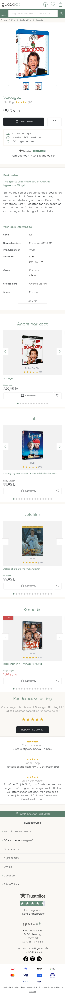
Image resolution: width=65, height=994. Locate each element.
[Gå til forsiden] (32, 923)
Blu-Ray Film (36, 261)
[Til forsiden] (11, 4)
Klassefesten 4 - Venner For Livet (22, 663)
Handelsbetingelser (11, 987)
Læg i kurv (24, 121)
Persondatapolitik (29, 987)
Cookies (32, 991)
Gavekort (9, 875)
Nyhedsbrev (11, 858)
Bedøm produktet (32, 729)
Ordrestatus (11, 849)
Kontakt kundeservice (18, 831)
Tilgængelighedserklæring (51, 987)
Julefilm (33, 275)
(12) (23, 102)
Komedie (34, 270)
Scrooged (8, 378)
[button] (9, 86)
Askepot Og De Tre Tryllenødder (21, 569)
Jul (30, 234)
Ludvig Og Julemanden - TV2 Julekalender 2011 (30, 473)
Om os (8, 867)
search (61, 13)
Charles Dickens (38, 283)
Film (31, 256)
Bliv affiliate (11, 884)
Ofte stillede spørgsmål (19, 840)
